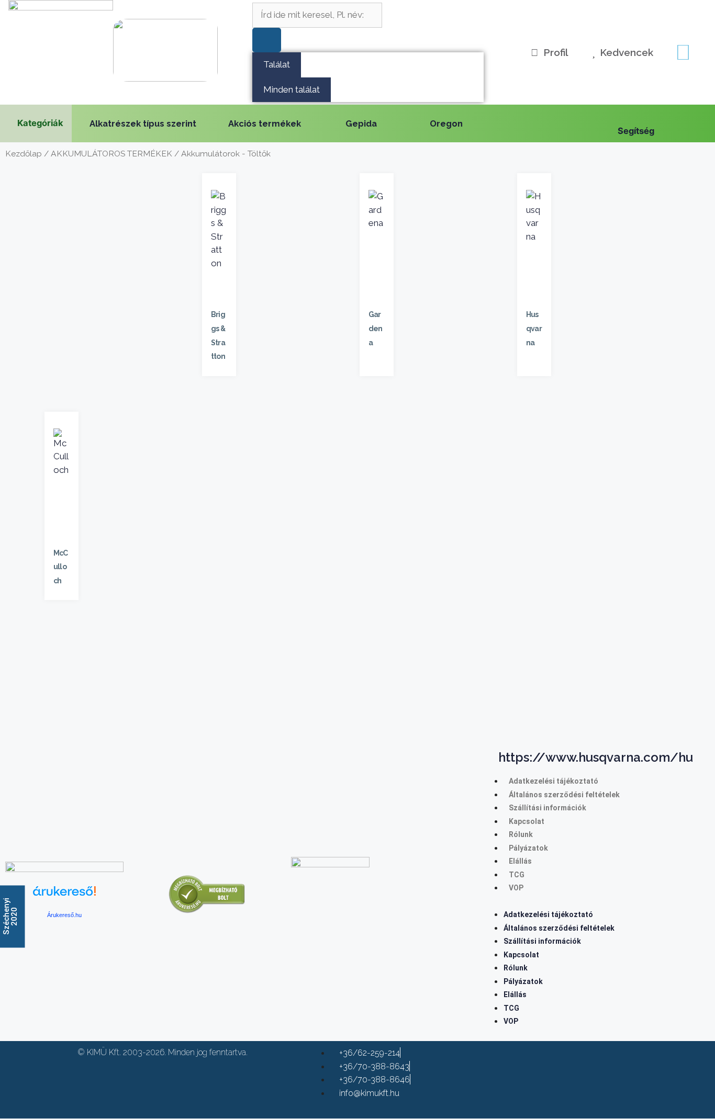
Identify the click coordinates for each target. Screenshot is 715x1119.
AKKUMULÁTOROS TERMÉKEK (111, 154)
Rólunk (521, 834)
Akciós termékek (264, 123)
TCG (516, 875)
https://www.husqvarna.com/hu (595, 757)
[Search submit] (266, 40)
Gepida (361, 123)
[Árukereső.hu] (64, 897)
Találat (276, 64)
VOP (516, 888)
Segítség (636, 131)
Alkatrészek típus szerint (143, 123)
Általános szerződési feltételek (564, 794)
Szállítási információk (547, 808)
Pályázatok (528, 848)
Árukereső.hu (64, 915)
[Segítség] (623, 115)
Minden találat (291, 89)
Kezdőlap (23, 154)
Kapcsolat (526, 821)
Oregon (446, 123)
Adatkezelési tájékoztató (553, 781)
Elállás (520, 861)
